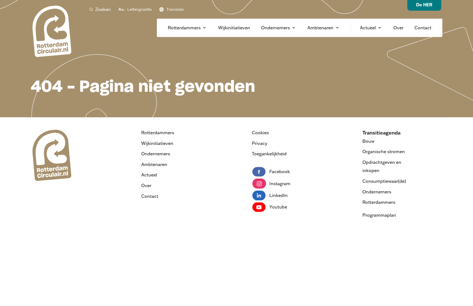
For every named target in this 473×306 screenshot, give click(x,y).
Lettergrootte (139, 9)
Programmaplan (379, 215)
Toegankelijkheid (269, 153)
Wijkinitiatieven (234, 27)
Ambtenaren (320, 27)
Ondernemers (275, 27)
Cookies (260, 132)
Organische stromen (383, 151)
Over (398, 27)
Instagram (279, 183)
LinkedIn (278, 195)
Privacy (259, 143)
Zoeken (103, 9)
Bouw (368, 141)
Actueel (368, 27)
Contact (422, 27)
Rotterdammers (184, 27)
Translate (175, 9)
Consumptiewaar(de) (384, 181)
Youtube (278, 207)
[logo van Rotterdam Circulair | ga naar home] (51, 31)
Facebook (279, 171)
